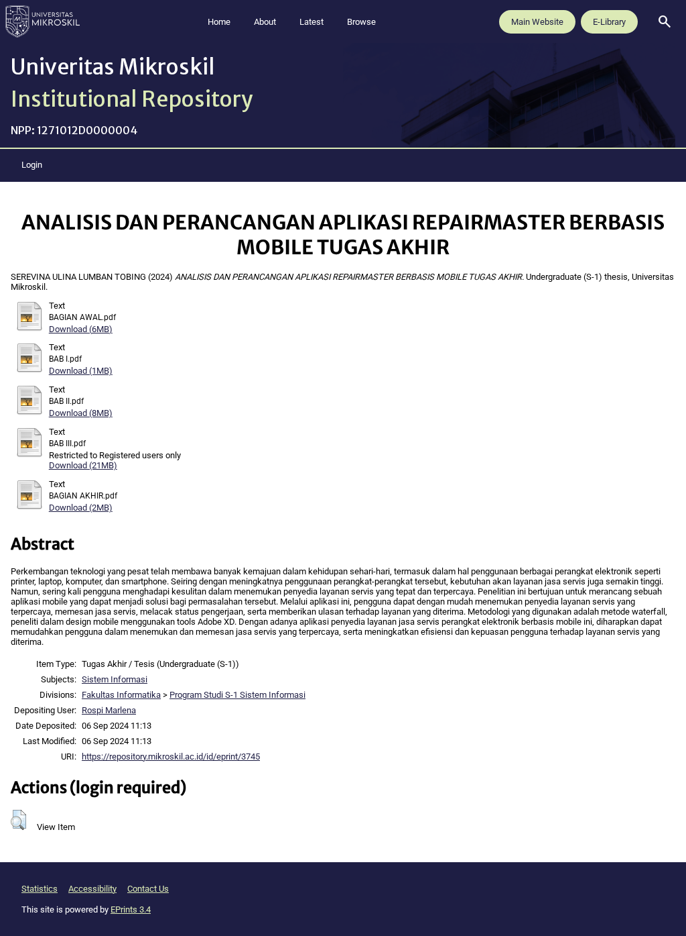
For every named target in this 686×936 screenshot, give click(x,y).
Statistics (39, 889)
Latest (311, 22)
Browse (361, 22)
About (265, 22)
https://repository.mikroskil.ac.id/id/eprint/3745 (171, 756)
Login (31, 165)
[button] (18, 820)
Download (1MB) (81, 371)
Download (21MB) (83, 465)
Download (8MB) (81, 413)
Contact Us (148, 889)
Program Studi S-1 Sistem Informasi (237, 695)
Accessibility (92, 889)
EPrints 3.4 (131, 909)
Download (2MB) (81, 508)
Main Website (537, 22)
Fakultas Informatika (121, 695)
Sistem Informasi (114, 679)
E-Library (609, 22)
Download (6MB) (81, 329)
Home (219, 22)
